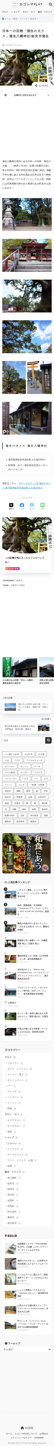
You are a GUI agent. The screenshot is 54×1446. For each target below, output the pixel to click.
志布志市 (42, 797)
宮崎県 (19, 797)
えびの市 (28, 754)
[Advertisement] (27, 128)
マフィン (9, 785)
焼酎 (14, 809)
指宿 (7, 803)
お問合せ (43, 1434)
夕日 (46, 791)
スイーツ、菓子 (17, 1074)
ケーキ (37, 766)
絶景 (34, 809)
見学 (22, 815)
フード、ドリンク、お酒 (21, 1160)
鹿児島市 (20, 821)
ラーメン (13, 1103)
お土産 (41, 754)
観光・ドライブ (45, 12)
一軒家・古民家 (37, 785)
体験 (18, 791)
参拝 (14, 585)
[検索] (48, 740)
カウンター (10, 766)
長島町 (12, 1206)
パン (36, 778)
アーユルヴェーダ (34, 760)
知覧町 (12, 1200)
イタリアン (14, 1063)
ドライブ (38, 772)
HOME (28, 1428)
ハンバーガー (11, 778)
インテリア (14, 1149)
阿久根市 (34, 815)
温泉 (11, 1131)
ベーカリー (14, 1097)
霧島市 (8, 821)
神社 (23, 585)
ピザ (46, 778)
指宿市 (12, 1189)
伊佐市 (8, 791)
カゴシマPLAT (30, 4)
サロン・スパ (29, 12)
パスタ (25, 778)
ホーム (9, 1434)
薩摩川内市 (10, 815)
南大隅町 (13, 1178)
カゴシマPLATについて (26, 1434)
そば (7, 760)
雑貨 (46, 815)
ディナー (24, 772)
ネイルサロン (15, 1126)
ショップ (15, 12)
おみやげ (13, 1143)
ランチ (21, 785)
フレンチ (13, 1091)
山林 (30, 797)
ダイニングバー (17, 1080)
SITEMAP (39, 1438)
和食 (11, 1108)
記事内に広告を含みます (25, 95)
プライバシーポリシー (21, 1438)
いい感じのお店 (12, 754)
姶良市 (19, 580)
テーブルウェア (17, 1154)
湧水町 (45, 803)
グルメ (5, 12)
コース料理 (10, 772)
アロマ (17, 760)
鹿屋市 (33, 821)
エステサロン (15, 1120)
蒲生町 (45, 809)
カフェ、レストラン (19, 1069)
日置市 (17, 803)
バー (11, 1086)
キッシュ (24, 766)
